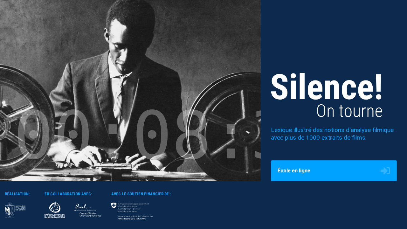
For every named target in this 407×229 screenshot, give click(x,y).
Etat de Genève (15, 210)
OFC (132, 210)
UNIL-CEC (87, 210)
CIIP (55, 210)
